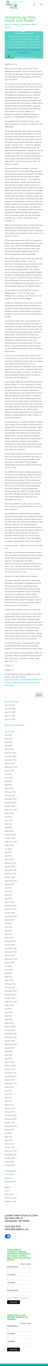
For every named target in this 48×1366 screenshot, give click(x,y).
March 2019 (9, 1023)
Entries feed (9, 1194)
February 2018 (10, 1066)
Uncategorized (10, 1181)
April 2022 (8, 899)
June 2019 (9, 1012)
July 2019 (8, 1009)
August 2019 (9, 1005)
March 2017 (9, 1105)
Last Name (12, 1283)
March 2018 (9, 1062)
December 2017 (11, 1073)
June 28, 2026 (10, 708)
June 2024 (9, 820)
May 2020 (8, 973)
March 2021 (9, 938)
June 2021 (9, 927)
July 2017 (8, 1090)
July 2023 (8, 849)
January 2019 (10, 1030)
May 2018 (8, 1055)
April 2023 (8, 856)
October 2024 (10, 806)
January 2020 (10, 987)
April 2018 (8, 1059)
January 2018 (10, 1069)
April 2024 (8, 827)
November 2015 (11, 1154)
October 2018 (10, 1041)
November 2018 (11, 1037)
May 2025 (8, 781)
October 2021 (10, 913)
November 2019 (11, 994)
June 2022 (9, 891)
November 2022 (11, 874)
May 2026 (8, 742)
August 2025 (9, 770)
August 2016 (9, 1130)
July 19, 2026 (10, 705)
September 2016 (11, 1126)
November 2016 (11, 1119)
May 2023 (8, 852)
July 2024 (8, 817)
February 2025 (10, 792)
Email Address (13, 1267)
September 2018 (11, 1044)
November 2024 (11, 802)
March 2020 (9, 980)
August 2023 (9, 845)
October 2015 (10, 1158)
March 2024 (9, 831)
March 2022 (9, 902)
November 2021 (11, 909)
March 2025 (9, 788)
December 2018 (11, 1034)
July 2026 (8, 735)
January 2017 (10, 1112)
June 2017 (9, 1094)
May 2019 (8, 1016)
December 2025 (11, 756)
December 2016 (11, 1115)
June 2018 (9, 1051)
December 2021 (11, 906)
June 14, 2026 (10, 712)
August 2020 (9, 962)
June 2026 (9, 739)
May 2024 (8, 824)
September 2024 (11, 810)
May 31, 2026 (10, 716)
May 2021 (8, 930)
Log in (7, 1191)
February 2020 (10, 984)
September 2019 (11, 1002)
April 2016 (8, 1140)
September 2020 (11, 959)
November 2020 (11, 952)
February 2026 (10, 753)
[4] (24, 449)
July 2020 (8, 966)
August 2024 (9, 813)
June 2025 (9, 778)
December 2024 (11, 799)
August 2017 (9, 1087)
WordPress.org (10, 1201)
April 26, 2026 (10, 719)
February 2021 (10, 941)
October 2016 (10, 1122)
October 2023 (10, 838)
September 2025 (11, 767)
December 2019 (11, 991)
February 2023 (10, 863)
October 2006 (10, 1165)
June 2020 (9, 970)
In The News (9, 1174)
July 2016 (8, 1133)
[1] (13, 221)
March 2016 (9, 1144)
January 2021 (10, 945)
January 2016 (10, 1147)
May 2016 (8, 1137)
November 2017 (11, 1076)
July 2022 (8, 888)
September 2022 (11, 881)
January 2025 (10, 795)
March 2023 (9, 859)
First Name (12, 1275)
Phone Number (12, 1290)
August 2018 (9, 1048)
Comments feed (11, 1198)
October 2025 (10, 763)
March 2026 (9, 749)
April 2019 (8, 1019)
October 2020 (10, 955)
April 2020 (8, 977)
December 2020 (11, 948)
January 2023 (10, 866)
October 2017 (10, 1080)
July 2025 (8, 774)
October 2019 (10, 998)
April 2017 (8, 1101)
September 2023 (11, 842)
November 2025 (11, 760)
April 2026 (8, 746)
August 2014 (9, 1162)
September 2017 (11, 1083)
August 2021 (9, 920)
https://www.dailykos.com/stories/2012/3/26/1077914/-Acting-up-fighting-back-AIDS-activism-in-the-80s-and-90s (24, 682)
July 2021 (8, 923)
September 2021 (11, 916)
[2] (18, 236)
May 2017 (8, 1098)
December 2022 (11, 870)
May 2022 (8, 895)
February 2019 (10, 1026)
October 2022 (10, 877)
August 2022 (9, 884)
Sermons (8, 27)
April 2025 (8, 785)
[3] (27, 377)
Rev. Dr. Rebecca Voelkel (16, 25)
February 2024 (10, 834)
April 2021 (8, 934)
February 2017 (10, 1108)
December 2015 (11, 1151)
